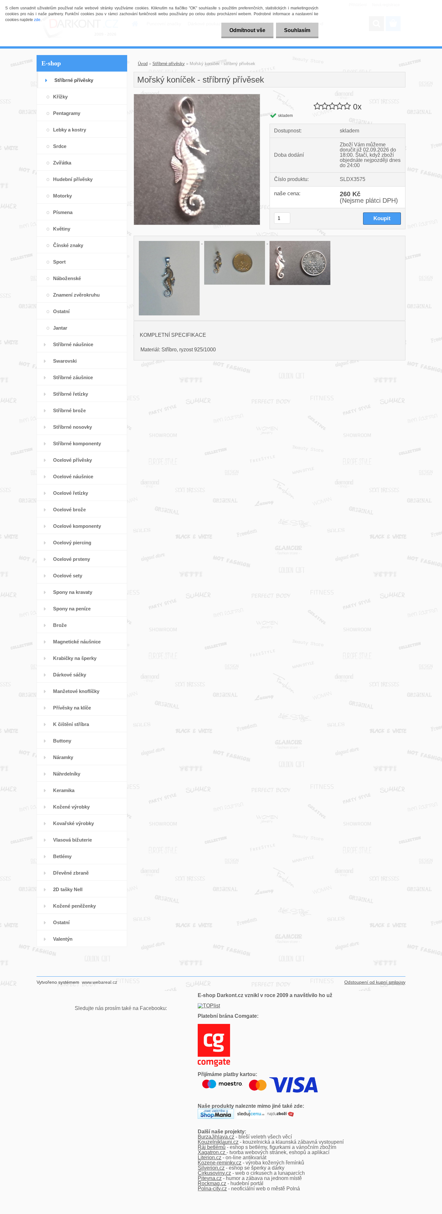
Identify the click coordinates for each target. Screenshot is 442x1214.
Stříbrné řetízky (70, 394)
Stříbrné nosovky (72, 427)
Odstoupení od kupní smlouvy (374, 982)
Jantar (60, 328)
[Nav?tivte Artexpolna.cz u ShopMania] (216, 1111)
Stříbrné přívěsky (73, 80)
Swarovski (65, 361)
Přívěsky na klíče (72, 707)
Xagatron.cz (212, 1152)
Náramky (63, 757)
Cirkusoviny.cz (214, 1173)
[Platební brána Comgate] (214, 1026)
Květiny (61, 229)
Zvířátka (62, 162)
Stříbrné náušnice (73, 344)
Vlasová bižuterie (72, 840)
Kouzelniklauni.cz (218, 1142)
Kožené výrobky (71, 807)
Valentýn (62, 939)
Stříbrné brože (69, 410)
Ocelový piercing (72, 542)
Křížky (60, 96)
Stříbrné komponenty (77, 443)
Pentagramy (66, 113)
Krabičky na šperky (74, 658)
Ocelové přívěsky (72, 460)
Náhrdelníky (66, 774)
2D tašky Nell (68, 889)
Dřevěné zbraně (71, 873)
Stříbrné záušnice (73, 377)
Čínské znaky (68, 245)
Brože (60, 625)
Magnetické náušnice (77, 641)
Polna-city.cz (212, 1188)
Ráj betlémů (212, 1147)
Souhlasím (297, 30)
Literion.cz (209, 1157)
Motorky (62, 196)
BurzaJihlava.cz (216, 1137)
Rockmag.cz (212, 1183)
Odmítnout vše (247, 30)
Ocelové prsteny (71, 559)
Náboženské (67, 278)
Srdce (59, 146)
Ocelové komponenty (77, 526)
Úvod (143, 63)
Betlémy (62, 856)
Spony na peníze (72, 608)
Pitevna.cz (210, 1178)
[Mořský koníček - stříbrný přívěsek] (197, 96)
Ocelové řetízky (70, 493)
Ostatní (61, 311)
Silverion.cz (211, 1168)
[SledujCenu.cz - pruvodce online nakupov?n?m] (251, 1111)
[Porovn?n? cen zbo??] (280, 1111)
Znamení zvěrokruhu (76, 295)
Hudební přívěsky (73, 179)
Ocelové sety (67, 575)
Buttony (62, 740)
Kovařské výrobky (73, 823)
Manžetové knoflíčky (76, 691)
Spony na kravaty (72, 592)
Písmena (62, 212)
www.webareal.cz (99, 982)
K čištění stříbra (71, 724)
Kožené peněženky (74, 906)
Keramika (63, 790)
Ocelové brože (69, 509)
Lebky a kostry (69, 129)
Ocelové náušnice (73, 476)
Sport (59, 262)
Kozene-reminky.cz (219, 1162)
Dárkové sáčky (69, 674)
